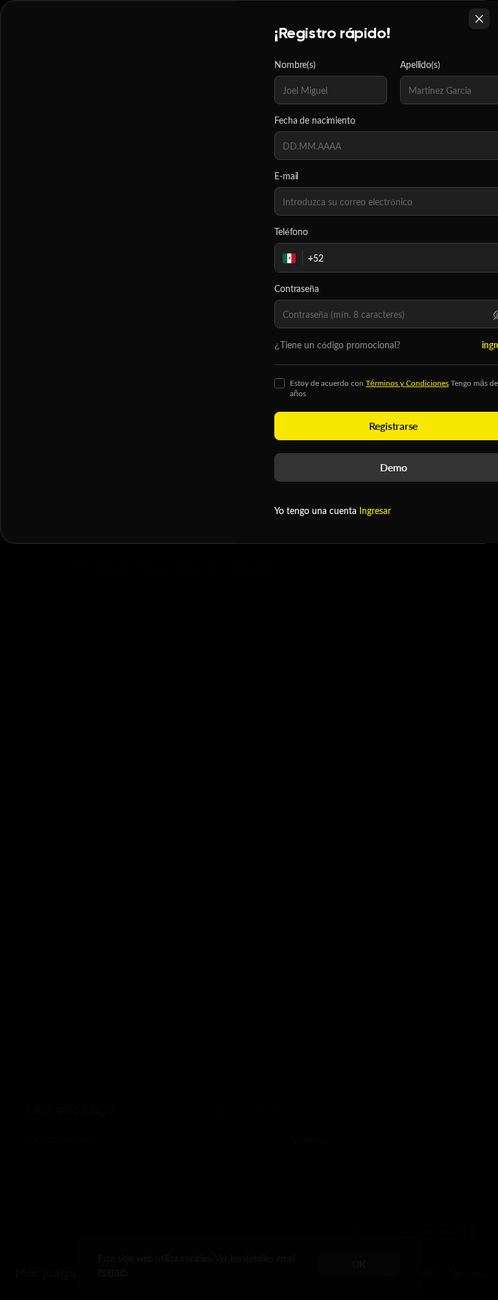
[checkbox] (279, 383)
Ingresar (375, 510)
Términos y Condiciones (407, 382)
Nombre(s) (295, 65)
